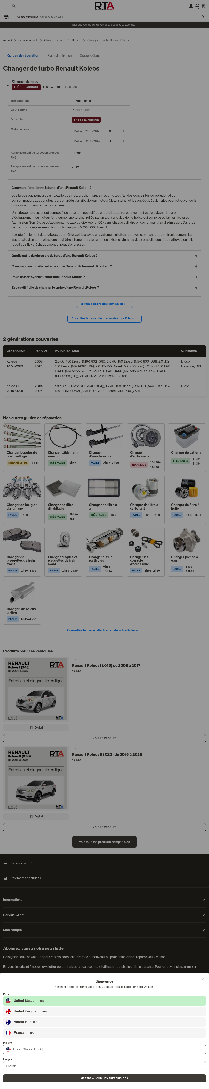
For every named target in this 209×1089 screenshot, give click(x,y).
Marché (7, 1042)
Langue (7, 1059)
